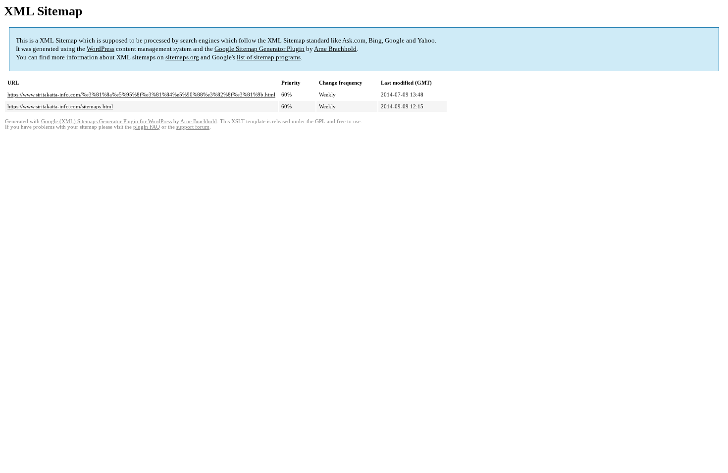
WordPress (100, 48)
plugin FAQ (146, 127)
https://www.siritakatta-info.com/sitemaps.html (60, 106)
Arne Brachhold (335, 48)
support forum (192, 127)
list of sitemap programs (269, 57)
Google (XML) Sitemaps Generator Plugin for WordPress (106, 121)
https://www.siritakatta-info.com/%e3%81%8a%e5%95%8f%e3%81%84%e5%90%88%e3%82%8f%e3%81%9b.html (141, 94)
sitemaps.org (182, 57)
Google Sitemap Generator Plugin (259, 48)
